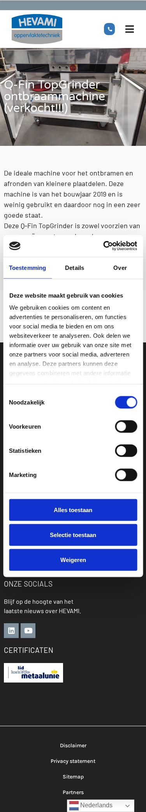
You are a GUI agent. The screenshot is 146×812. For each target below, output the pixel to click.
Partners (73, 792)
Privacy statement (73, 761)
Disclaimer (73, 745)
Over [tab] (120, 267)
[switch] (126, 426)
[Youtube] (28, 630)
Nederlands (96, 805)
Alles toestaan (73, 509)
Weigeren (73, 559)
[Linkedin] (11, 630)
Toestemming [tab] (27, 267)
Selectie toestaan (73, 534)
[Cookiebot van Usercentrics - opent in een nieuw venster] (104, 246)
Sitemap (73, 776)
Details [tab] (74, 267)
